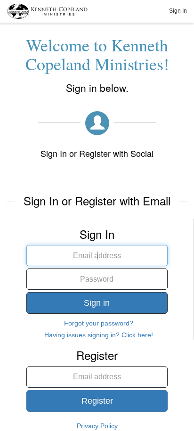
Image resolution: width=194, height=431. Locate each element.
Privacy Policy (97, 426)
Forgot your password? (98, 323)
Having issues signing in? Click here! (98, 335)
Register (97, 401)
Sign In (178, 11)
